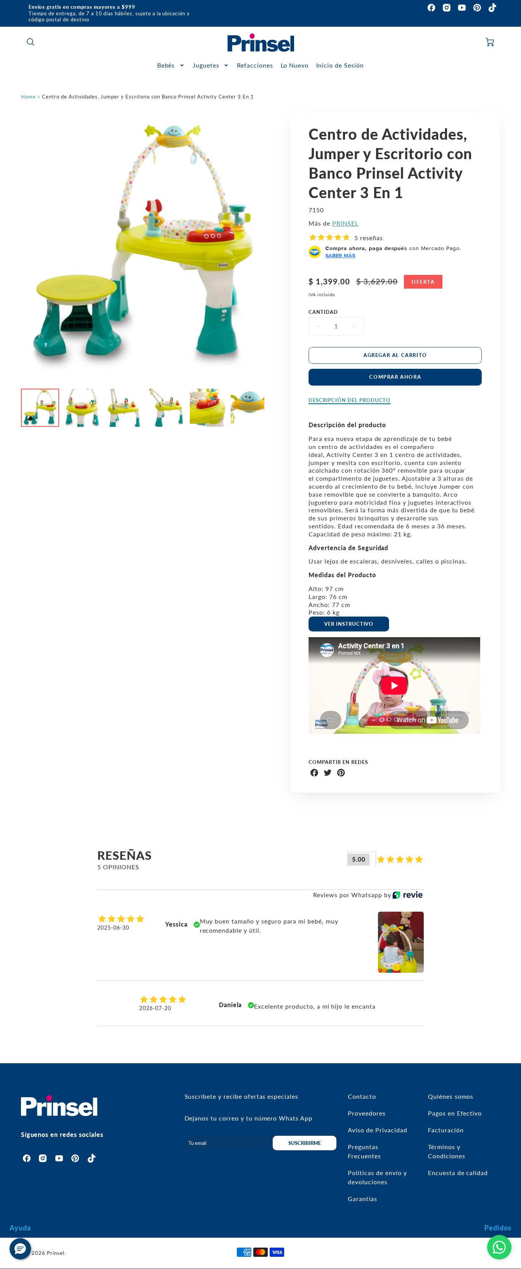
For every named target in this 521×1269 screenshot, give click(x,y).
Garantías (362, 1198)
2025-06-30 (113, 927)
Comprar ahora (395, 377)
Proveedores (367, 1113)
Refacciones (255, 65)
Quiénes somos (450, 1096)
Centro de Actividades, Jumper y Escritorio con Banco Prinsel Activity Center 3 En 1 (148, 97)
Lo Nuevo (295, 65)
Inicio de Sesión (339, 65)
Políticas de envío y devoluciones (377, 1177)
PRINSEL (345, 223)
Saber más (340, 255)
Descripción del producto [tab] (350, 400)
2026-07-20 (155, 1008)
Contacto (362, 1096)
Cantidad (323, 312)
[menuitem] (171, 65)
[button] (20, 1248)
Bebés (166, 65)
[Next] (270, 247)
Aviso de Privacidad (377, 1129)
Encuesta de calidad (458, 1172)
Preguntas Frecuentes (364, 1151)
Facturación (446, 1129)
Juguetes (206, 65)
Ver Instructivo (348, 624)
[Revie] (407, 894)
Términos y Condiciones (446, 1151)
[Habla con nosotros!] (499, 1247)
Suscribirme (304, 1143)
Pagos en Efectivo (455, 1113)
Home (28, 97)
